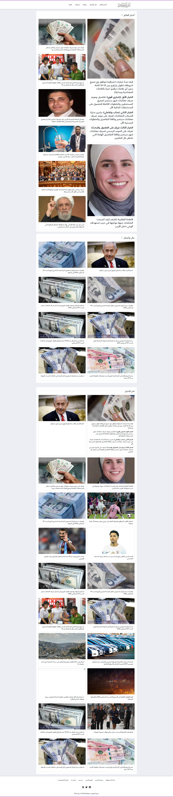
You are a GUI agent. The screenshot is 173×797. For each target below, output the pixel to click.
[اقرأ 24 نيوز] (123, 4)
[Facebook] (89, 787)
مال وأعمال (129, 237)
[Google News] (83, 787)
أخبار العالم (129, 15)
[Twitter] (86, 787)
